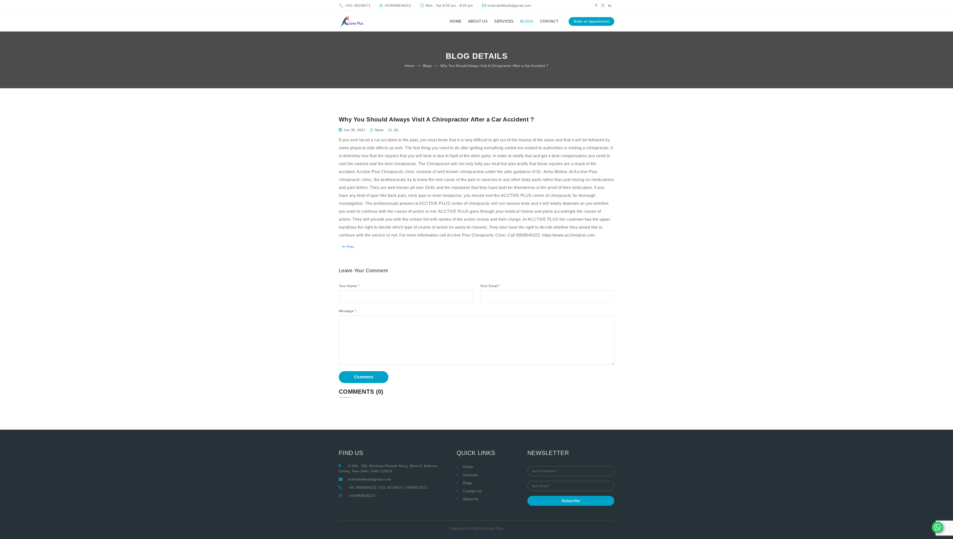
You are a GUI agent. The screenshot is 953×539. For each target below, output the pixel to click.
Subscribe (571, 501)
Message (347, 311)
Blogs (427, 66)
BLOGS (527, 21)
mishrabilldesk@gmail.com (509, 5)
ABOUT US (478, 21)
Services (470, 475)
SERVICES (503, 21)
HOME (455, 21)
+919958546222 (397, 5)
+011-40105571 (358, 5)
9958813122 (417, 487)
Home (409, 66)
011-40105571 (392, 487)
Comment (363, 377)
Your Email (490, 286)
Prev (350, 247)
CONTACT (549, 21)
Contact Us (472, 491)
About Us (470, 499)
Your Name (349, 286)
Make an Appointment (591, 21)
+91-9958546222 (362, 487)
